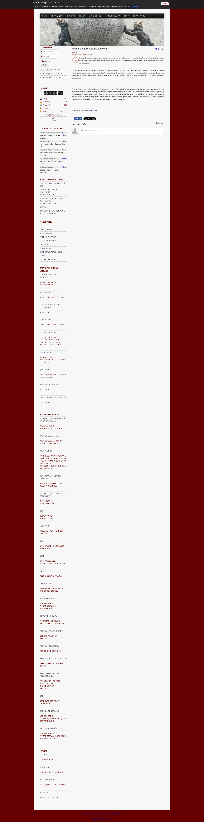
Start (44, 16)
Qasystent (45, 370)
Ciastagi (44, 755)
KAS (41, 541)
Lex (41, 571)
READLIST (44, 792)
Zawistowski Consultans (53, 397)
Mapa (126, 16)
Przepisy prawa (48, 237)
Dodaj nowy (159, 123)
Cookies (44, 256)
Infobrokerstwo (48, 260)
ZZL (41, 226)
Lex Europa (45, 584)
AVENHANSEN (46, 292)
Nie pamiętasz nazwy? (51, 74)
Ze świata (44, 245)
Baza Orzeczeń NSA (50, 436)
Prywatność (139, 16)
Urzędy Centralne (49, 711)
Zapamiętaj (46, 61)
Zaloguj (44, 65)
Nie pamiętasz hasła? (50, 77)
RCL (41, 696)
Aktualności (57, 16)
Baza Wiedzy (46, 451)
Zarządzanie (46, 230)
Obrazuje (45, 767)
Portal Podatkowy (49, 646)
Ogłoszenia (46, 248)
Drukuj (160, 49)
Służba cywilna (48, 241)
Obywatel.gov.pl (48, 616)
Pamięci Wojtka (113, 16)
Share (78, 119)
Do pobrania (46, 233)
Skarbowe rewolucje (51, 252)
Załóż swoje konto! (50, 70)
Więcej (64, 135)
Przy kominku (47, 780)
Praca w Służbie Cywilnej (53, 659)
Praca (82, 16)
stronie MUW (92, 110)
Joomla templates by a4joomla (102, 819)
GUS (42, 511)
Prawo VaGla (46, 352)
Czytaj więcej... (135, 6)
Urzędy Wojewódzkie (51, 729)
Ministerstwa (47, 599)
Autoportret (95, 16)
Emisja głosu (46, 320)
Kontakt (71, 16)
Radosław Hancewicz (51, 385)
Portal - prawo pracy (51, 631)
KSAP (42, 556)
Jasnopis (44, 526)
